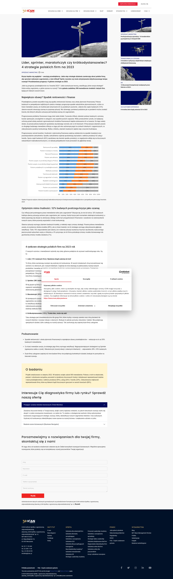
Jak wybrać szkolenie (116, 530)
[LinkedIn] (143, 568)
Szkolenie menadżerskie (73, 551)
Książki (134, 540)
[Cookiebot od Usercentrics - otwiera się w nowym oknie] (120, 272)
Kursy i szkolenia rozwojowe (96, 554)
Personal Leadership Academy (97, 531)
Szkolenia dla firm (72, 11)
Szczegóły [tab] (86, 279)
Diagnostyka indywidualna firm (97, 544)
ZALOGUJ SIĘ (144, 4)
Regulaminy (113, 535)
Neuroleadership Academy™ (74, 549)
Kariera (49, 535)
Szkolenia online (89, 11)
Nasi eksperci (51, 533)
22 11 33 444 (28, 546)
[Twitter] (128, 568)
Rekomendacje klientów (117, 533)
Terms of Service (64, 571)
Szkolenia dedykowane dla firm (97, 541)
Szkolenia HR (70, 554)
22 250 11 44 (28, 549)
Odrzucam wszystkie (57, 306)
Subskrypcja (135, 538)
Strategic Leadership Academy (75, 557)
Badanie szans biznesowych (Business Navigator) (41, 424)
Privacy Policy (54, 571)
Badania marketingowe (139, 543)
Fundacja (50, 538)
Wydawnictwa (121, 11)
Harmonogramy (136, 11)
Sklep (101, 11)
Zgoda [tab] (56, 279)
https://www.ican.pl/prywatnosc (55, 298)
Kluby (49, 540)
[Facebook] (121, 568)
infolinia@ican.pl (27, 553)
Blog (133, 530)
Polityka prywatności (28, 568)
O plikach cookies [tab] (116, 279)
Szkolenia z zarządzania (73, 539)
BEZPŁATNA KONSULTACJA (127, 4)
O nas (146, 11)
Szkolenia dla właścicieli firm (74, 531)
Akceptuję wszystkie (115, 306)
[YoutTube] (150, 568)
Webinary (110, 11)
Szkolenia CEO (70, 541)
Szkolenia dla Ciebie (54, 11)
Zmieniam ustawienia (85, 306)
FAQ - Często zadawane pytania (48, 568)
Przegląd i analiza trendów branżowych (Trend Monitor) (43, 405)
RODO (112, 538)
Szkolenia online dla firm (95, 546)
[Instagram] (136, 568)
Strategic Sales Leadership (96, 539)
